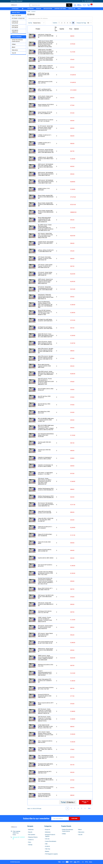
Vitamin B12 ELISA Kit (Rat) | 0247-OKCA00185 (45, 535)
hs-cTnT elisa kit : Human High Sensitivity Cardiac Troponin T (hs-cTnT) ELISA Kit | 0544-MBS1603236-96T (45, 128)
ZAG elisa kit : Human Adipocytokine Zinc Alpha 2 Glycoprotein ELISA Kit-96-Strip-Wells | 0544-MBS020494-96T (44, 481)
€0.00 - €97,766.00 (16, 15)
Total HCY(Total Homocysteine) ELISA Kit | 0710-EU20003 (45, 787)
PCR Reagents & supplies (51, 854)
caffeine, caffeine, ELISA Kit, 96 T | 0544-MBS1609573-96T (45, 250)
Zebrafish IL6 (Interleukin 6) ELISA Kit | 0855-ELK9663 (45, 458)
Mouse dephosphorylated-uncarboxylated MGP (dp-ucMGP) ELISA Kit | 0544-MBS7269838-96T (44, 219)
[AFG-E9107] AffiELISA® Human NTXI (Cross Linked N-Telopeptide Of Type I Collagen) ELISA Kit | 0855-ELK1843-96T (46, 427)
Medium (47, 851)
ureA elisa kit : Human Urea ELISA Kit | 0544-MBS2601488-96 (46, 36)
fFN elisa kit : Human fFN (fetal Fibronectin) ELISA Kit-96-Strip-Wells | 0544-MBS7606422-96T (46, 151)
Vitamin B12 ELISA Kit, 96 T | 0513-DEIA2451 (45, 527)
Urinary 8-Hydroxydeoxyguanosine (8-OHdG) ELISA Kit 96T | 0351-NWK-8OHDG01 (45, 673)
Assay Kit (47, 829)
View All (14, 53)
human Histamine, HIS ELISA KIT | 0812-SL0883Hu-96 (45, 112)
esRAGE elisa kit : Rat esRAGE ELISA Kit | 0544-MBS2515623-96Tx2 (46, 159)
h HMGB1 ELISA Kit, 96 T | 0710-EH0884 (44, 143)
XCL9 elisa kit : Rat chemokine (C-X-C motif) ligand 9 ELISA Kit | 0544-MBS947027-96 (46, 504)
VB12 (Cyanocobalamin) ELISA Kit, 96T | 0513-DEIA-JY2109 (45, 642)
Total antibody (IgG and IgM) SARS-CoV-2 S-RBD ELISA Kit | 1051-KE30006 (45, 780)
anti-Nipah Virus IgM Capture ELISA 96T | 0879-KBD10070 (45, 320)
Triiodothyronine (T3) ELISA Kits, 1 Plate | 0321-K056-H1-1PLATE (45, 749)
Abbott (13, 47)
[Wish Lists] (85, 5)
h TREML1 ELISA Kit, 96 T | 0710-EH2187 (44, 135)
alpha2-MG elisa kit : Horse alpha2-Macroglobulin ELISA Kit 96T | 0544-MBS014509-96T (45, 335)
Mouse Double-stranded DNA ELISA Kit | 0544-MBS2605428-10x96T (46, 212)
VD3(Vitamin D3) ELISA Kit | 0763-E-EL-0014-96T (45, 612)
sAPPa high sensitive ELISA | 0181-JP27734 (45, 82)
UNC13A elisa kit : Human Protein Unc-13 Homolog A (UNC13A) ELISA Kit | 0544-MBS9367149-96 (45, 719)
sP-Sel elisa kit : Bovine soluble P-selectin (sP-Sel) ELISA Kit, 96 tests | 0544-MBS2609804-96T (46, 59)
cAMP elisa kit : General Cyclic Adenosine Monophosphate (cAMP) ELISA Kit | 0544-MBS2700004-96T (45, 281)
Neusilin (38, 8)
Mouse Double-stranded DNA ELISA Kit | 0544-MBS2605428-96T (46, 197)
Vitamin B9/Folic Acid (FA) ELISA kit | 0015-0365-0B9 (44, 512)
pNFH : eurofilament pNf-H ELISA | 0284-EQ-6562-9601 (45, 90)
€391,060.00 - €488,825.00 (15, 31)
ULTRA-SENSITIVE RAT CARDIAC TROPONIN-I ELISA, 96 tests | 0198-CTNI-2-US (45, 726)
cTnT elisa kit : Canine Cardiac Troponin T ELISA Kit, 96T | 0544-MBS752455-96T (45, 266)
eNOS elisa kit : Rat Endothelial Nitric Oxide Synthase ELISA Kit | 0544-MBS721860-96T (45, 174)
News (79, 8)
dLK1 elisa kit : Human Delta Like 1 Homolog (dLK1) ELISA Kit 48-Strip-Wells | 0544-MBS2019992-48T (45, 235)
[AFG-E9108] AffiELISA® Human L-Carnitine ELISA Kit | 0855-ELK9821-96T (46, 420)
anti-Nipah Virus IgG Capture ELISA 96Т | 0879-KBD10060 (45, 327)
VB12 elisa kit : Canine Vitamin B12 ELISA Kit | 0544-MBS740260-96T (45, 635)
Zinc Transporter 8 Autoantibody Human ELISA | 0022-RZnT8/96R (46, 435)
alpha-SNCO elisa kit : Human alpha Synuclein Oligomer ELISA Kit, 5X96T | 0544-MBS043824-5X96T (46, 373)
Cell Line (47, 838)
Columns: (55, 22)
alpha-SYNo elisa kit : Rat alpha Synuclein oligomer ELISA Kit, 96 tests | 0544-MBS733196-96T (45, 350)
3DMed (13, 44)
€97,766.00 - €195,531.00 (18, 18)
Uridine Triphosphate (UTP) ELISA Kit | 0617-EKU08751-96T (45, 681)
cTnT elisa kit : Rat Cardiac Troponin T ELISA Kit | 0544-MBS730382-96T (45, 258)
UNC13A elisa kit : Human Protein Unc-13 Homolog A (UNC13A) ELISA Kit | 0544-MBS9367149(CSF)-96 (45, 711)
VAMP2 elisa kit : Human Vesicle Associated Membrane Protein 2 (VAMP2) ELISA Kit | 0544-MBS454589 (45, 658)
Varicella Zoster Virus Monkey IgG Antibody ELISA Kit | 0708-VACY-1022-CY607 (45, 573)
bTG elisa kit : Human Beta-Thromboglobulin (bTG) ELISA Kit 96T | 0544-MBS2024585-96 (45, 289)
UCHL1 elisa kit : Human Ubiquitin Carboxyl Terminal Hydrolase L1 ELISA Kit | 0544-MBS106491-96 (45, 734)
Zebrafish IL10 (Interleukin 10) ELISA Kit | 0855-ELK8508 (45, 465)
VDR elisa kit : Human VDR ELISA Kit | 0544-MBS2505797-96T (46, 604)
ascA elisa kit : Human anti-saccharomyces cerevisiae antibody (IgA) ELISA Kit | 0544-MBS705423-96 (46, 296)
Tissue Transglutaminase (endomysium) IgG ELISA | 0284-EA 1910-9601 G (44, 795)
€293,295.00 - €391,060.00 (15, 26)
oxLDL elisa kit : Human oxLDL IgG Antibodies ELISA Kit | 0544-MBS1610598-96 (45, 98)
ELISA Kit (47, 846)
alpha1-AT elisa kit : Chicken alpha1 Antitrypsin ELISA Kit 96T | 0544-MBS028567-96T (45, 343)
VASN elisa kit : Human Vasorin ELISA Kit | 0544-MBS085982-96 (45, 650)
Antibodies (30, 8)
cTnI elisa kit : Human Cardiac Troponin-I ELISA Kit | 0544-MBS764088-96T (45, 274)
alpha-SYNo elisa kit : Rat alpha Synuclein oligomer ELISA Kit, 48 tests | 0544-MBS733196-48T (45, 358)
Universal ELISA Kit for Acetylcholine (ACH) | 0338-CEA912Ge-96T (45, 696)
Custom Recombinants (50, 841)
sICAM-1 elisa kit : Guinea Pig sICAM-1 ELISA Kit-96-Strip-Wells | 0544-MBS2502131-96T (46, 67)
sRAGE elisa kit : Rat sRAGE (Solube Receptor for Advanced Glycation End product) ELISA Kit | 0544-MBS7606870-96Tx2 (45, 52)
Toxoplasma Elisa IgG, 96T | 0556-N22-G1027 (45, 772)
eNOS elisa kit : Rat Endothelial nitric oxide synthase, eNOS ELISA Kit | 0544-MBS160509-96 (45, 166)
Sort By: (30, 23)
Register (79, 5)
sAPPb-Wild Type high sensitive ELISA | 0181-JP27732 (44, 75)
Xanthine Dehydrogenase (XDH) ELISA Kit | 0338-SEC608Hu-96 (45, 489)
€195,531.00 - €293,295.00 (15, 22)
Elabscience (15, 50)
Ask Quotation (48, 8)
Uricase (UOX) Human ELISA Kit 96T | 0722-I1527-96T (45, 688)
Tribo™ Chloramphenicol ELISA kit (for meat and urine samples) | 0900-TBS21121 (46, 757)
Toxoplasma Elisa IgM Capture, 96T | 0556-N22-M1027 (45, 764)
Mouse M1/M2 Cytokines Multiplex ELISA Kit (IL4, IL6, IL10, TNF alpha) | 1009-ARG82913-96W (45, 312)
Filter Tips (47, 849)
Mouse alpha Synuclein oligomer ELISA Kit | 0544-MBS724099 (44, 366)
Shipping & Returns (60, 8)
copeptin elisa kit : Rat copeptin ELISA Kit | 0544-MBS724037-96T (45, 243)
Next (89, 808)
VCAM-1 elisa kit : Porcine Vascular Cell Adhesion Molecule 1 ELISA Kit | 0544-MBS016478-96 (45, 619)
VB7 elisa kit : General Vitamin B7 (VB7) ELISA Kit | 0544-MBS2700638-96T (45, 627)
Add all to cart (85, 802)
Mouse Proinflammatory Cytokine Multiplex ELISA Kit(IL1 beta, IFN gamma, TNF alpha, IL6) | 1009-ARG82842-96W (45, 304)
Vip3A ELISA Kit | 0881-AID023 (45, 558)
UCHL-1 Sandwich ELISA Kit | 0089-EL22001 (45, 741)
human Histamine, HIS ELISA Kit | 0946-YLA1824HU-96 (46, 105)
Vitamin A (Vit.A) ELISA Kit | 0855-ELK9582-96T (44, 550)
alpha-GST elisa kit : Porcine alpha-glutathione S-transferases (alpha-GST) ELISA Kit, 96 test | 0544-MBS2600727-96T (46, 381)
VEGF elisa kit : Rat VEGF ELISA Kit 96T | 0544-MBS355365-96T (45, 597)
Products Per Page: (81, 23)
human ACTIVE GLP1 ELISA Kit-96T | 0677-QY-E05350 (45, 120)
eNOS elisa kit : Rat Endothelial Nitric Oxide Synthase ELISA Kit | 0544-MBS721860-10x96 (45, 182)
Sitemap (30, 844)
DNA (46, 844)
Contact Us (71, 8)
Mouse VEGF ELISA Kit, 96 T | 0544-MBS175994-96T (45, 589)
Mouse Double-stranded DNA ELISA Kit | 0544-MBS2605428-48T (46, 204)
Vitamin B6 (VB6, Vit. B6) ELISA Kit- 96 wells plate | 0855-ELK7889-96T (45, 520)
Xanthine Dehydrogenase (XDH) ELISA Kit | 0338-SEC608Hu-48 (45, 496)
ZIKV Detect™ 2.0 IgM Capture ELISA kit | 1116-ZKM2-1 (45, 473)
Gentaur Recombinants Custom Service (17, 40)
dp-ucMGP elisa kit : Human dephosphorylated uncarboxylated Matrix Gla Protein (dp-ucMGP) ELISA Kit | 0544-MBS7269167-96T (45, 227)
